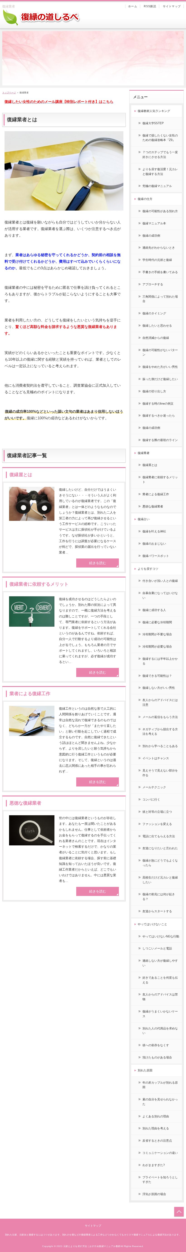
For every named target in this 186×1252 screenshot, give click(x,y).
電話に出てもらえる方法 (158, 836)
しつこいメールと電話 (157, 948)
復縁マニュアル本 (154, 223)
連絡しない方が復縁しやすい (160, 963)
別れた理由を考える (155, 1128)
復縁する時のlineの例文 (158, 403)
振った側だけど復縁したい (160, 379)
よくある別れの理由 (155, 1116)
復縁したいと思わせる (157, 325)
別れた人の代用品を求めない (160, 1031)
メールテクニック (154, 787)
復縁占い (143, 519)
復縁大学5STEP (153, 123)
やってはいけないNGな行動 (160, 936)
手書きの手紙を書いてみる (160, 272)
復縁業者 (143, 453)
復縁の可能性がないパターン (160, 352)
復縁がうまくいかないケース (160, 1014)
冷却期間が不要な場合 (157, 634)
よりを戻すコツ (148, 568)
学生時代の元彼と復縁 (157, 260)
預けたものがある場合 (157, 1057)
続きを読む (97, 563)
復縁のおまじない (154, 543)
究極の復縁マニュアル (157, 186)
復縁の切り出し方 (154, 391)
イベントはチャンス (155, 758)
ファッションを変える (157, 824)
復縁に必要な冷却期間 (157, 622)
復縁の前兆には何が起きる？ (158, 897)
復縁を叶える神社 (154, 531)
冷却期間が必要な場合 (157, 646)
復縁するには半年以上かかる (160, 661)
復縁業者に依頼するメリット (39, 584)
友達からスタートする (157, 911)
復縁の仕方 (145, 199)
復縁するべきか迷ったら (158, 415)
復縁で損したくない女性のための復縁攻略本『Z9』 (160, 138)
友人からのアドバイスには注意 (160, 702)
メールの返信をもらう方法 (160, 717)
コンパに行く (151, 799)
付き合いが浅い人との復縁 (160, 580)
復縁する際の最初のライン (160, 440)
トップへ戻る (179, 1211)
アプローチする (152, 284)
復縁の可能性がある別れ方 (160, 211)
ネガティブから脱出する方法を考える (160, 732)
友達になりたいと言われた (160, 848)
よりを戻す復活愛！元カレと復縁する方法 (160, 171)
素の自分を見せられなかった (160, 1102)
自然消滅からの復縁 (155, 338)
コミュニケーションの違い (160, 1153)
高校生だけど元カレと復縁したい (160, 880)
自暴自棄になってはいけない (160, 595)
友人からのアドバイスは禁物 (160, 997)
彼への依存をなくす (155, 1045)
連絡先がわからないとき (158, 247)
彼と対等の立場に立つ (157, 811)
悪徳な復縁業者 (25, 803)
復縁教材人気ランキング (154, 111)
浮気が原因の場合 (154, 1194)
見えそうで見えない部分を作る (160, 773)
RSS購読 (150, 6)
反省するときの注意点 (157, 1140)
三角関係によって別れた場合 (160, 299)
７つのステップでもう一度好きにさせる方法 (160, 154)
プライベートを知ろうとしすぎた (160, 1180)
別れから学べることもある (160, 746)
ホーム (132, 6)
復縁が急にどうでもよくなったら (160, 863)
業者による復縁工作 (30, 693)
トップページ (9, 92)
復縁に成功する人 (154, 610)
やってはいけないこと (152, 924)
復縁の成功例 (151, 235)
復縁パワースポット (155, 556)
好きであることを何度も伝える (160, 980)
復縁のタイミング (154, 313)
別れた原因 (145, 1070)
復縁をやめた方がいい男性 (160, 367)
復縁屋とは (21, 474)
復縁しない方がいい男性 (158, 687)
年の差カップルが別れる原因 (160, 1085)
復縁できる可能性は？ (157, 675)
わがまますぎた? (153, 1165)
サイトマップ (172, 6)
